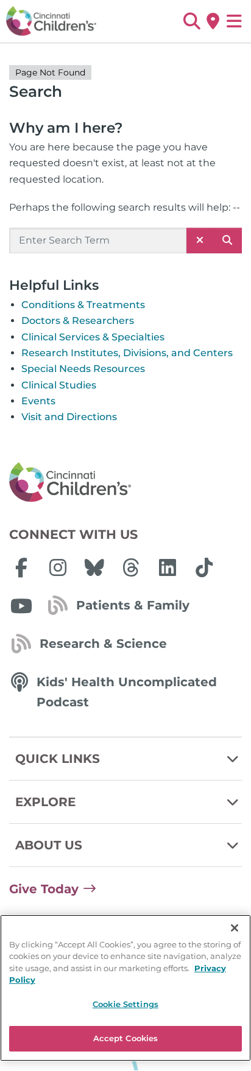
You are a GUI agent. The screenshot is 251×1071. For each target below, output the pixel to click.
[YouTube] (21, 606)
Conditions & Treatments (83, 305)
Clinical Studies (58, 385)
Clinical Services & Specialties (92, 337)
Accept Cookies (125, 1038)
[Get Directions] (213, 21)
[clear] (199, 240)
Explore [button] (45, 802)
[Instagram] (58, 567)
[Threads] (131, 567)
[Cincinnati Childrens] (125, 483)
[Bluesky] (94, 567)
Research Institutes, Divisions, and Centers (127, 353)
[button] (191, 21)
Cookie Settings (125, 1004)
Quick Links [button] (57, 758)
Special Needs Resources (83, 368)
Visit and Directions (69, 417)
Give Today (44, 889)
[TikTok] (204, 567)
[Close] (234, 928)
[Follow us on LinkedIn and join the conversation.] (167, 567)
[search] (227, 240)
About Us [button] (48, 845)
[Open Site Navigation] (234, 21)
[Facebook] (21, 567)
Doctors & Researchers (77, 320)
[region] (125, 988)
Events (38, 401)
